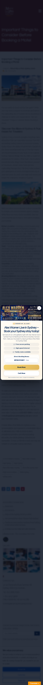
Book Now (21, 367)
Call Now (21, 373)
